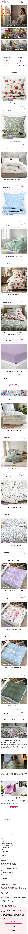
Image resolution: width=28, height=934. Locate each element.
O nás (3, 841)
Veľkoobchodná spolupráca (8, 834)
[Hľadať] (16, 1)
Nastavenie (13, 930)
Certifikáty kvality (5, 847)
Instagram (5, 878)
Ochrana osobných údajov (7, 830)
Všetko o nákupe (5, 822)
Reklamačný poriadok (6, 828)
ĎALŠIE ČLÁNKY (14, 807)
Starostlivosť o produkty (7, 843)
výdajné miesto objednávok (7, 888)
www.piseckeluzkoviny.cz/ (11, 906)
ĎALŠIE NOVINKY (14, 384)
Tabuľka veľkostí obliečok (7, 845)
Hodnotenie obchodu (6, 853)
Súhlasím (13, 921)
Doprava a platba (5, 824)
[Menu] (25, 1)
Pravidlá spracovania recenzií (8, 832)
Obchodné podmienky (7, 826)
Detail (22, 109)
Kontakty (4, 855)
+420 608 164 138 (7, 867)
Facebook (5, 874)
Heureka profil (5, 851)
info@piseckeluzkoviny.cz (9, 870)
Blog (3, 849)
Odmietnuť (13, 926)
